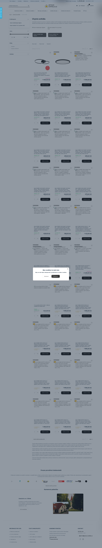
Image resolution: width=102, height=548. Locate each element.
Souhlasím (55, 276)
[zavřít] (67, 268)
